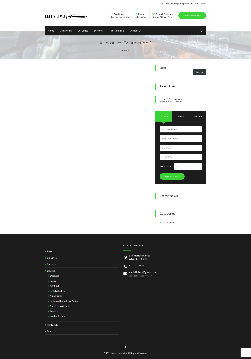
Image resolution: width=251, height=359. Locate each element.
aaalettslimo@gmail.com (143, 272)
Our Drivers (66, 30)
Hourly (181, 116)
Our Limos (83, 30)
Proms (53, 281)
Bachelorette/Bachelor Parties (64, 301)
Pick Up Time (165, 166)
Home (51, 30)
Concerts (54, 311)
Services (98, 30)
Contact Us (135, 30)
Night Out (54, 285)
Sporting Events (57, 316)
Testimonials (117, 30)
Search (163, 67)
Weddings (54, 275)
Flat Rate (197, 116)
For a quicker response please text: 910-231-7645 (184, 3)
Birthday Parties (57, 291)
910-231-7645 (136, 265)
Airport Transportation (60, 306)
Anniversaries (56, 296)
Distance (164, 116)
